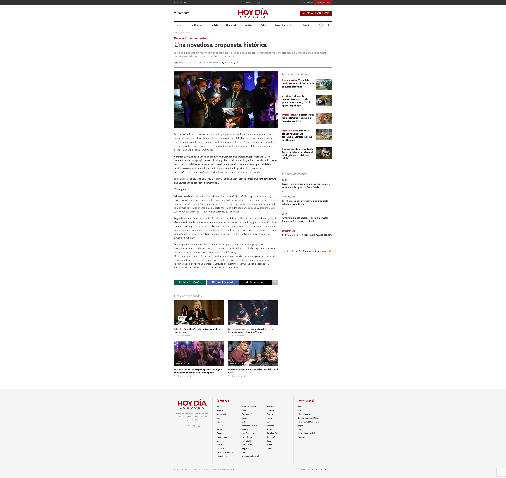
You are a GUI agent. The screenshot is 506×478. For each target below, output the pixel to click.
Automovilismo (222, 414)
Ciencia (219, 433)
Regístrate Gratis (324, 3)
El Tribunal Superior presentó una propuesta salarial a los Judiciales (305, 202)
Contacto (301, 437)
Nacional (270, 410)
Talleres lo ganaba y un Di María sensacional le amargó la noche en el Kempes (297, 135)
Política (264, 25)
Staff (299, 410)
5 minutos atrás (289, 191)
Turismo (270, 444)
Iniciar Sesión (308, 3)
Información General (250, 456)
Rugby (269, 418)
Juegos (300, 425)
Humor (245, 452)
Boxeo (219, 429)
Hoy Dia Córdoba (188, 63)
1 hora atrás (287, 238)
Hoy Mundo (231, 25)
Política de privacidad (306, 433)
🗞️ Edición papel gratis (316, 13)
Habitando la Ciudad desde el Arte (253, 371)
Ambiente (220, 406)
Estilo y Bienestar (249, 406)
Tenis (284, 180)
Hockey (245, 429)
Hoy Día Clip (247, 441)
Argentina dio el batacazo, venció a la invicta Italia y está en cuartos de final (305, 219)
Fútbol (244, 410)
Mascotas (271, 406)
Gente (244, 418)
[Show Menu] (175, 13)
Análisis (248, 25)
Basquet (219, 425)
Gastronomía (247, 414)
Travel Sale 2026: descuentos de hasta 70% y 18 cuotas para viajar (298, 83)
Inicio (179, 25)
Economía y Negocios (284, 25)
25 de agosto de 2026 (183, 335)
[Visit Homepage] (253, 13)
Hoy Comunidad (248, 433)
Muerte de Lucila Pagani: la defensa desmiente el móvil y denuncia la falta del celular (297, 153)
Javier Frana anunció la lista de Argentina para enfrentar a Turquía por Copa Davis (306, 185)
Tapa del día (272, 433)
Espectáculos (186, 32)
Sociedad (270, 425)
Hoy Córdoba (196, 25)
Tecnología (271, 437)
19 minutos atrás (289, 208)
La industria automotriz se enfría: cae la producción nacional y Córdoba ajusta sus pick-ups (297, 101)
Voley (284, 214)
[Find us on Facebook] (174, 2)
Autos (218, 418)
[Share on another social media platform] (275, 282)
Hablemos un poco (249, 425)
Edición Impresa (304, 414)
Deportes (306, 25)
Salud (269, 422)
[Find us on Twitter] (178, 2)
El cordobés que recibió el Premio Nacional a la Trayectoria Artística (298, 117)
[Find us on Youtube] (185, 2)
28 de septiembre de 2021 (209, 63)
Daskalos (231, 469)
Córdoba (219, 441)
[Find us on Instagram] (181, 2)
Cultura (219, 444)
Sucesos (270, 429)
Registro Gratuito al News (308, 418)
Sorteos (301, 429)
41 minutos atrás (289, 225)
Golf (243, 422)
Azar (218, 422)
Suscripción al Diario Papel (308, 422)
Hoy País (214, 25)
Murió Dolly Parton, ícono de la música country (197, 330)
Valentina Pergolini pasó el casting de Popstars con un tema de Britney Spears (198, 371)
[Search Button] (328, 25)
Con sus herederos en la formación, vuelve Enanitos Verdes (250, 330)
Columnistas (221, 437)
